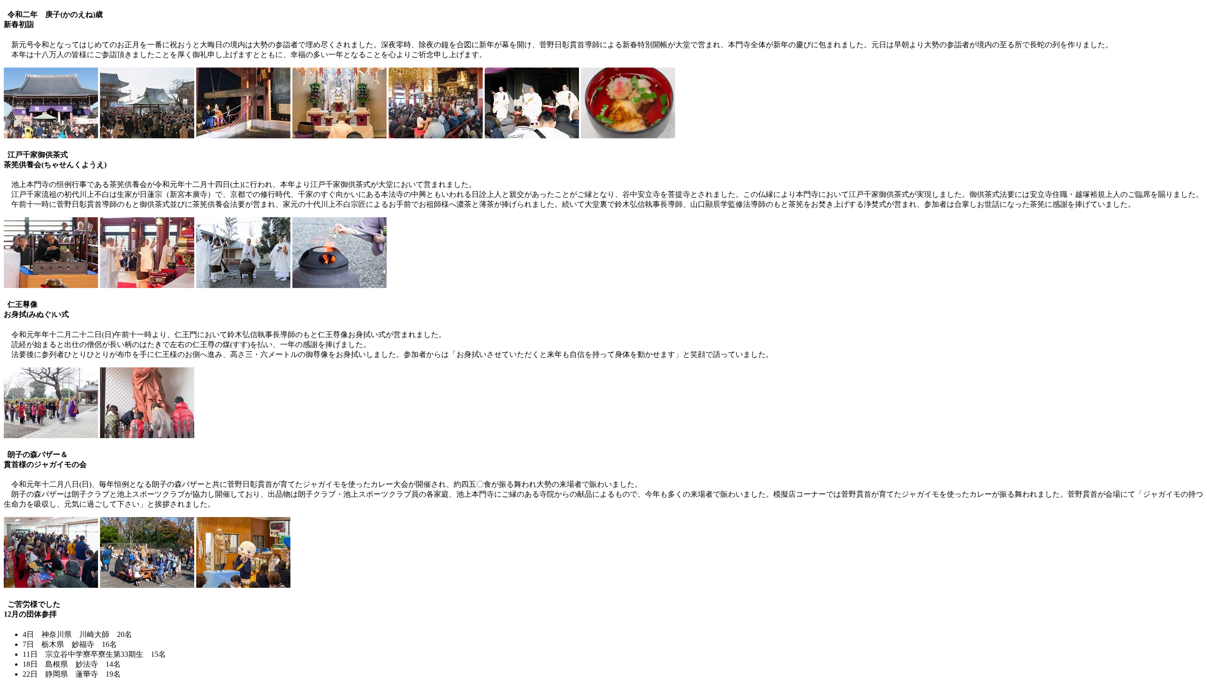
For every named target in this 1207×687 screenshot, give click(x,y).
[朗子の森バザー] (51, 585)
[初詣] (51, 136)
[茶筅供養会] (51, 285)
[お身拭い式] (51, 436)
